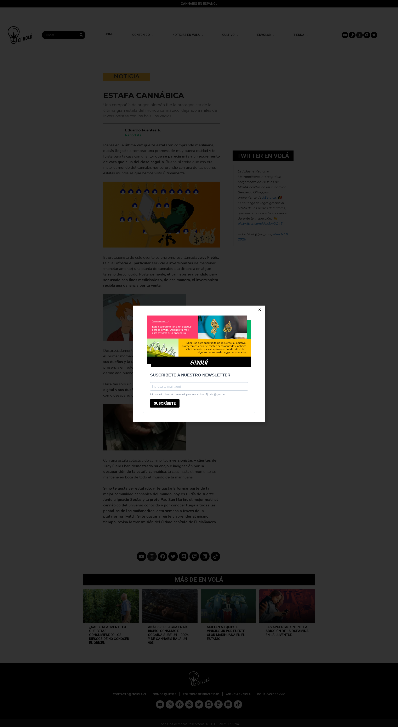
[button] (259, 309)
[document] (199, 363)
